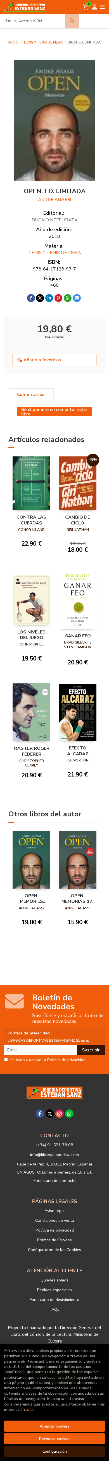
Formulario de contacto (55, 1180)
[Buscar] (72, 21)
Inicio (13, 42)
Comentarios (31, 394)
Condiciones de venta (54, 1220)
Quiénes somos (54, 1280)
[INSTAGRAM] (59, 1113)
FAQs (54, 1309)
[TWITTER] (50, 1113)
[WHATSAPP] (69, 1113)
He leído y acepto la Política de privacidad (48, 1060)
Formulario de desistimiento (54, 1299)
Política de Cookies (54, 1240)
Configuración (54, 1451)
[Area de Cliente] (94, 7)
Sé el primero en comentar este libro (54, 411)
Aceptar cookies (54, 1426)
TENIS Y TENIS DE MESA (43, 42)
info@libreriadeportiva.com (54, 1154)
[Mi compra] (86, 7)
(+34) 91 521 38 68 (54, 1145)
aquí (30, 1409)
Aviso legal (54, 1210)
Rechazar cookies (54, 1438)
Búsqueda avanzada (94, 20)
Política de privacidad (54, 1230)
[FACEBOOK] (40, 1113)
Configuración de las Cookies (54, 1249)
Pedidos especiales (54, 1290)
